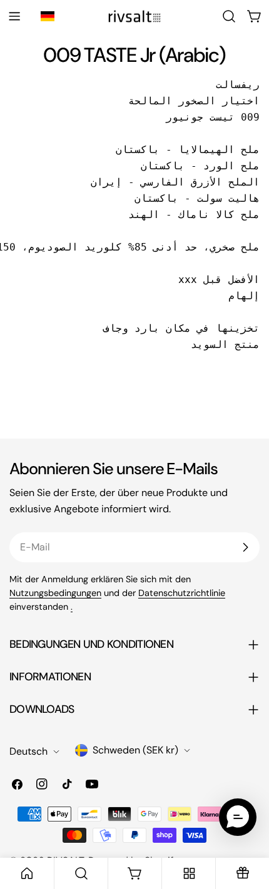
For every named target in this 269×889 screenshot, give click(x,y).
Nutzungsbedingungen (55, 592)
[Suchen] (228, 16)
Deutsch (28, 751)
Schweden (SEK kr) (135, 750)
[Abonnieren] (245, 547)
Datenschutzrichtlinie (181, 592)
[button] (49, 16)
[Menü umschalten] (14, 16)
